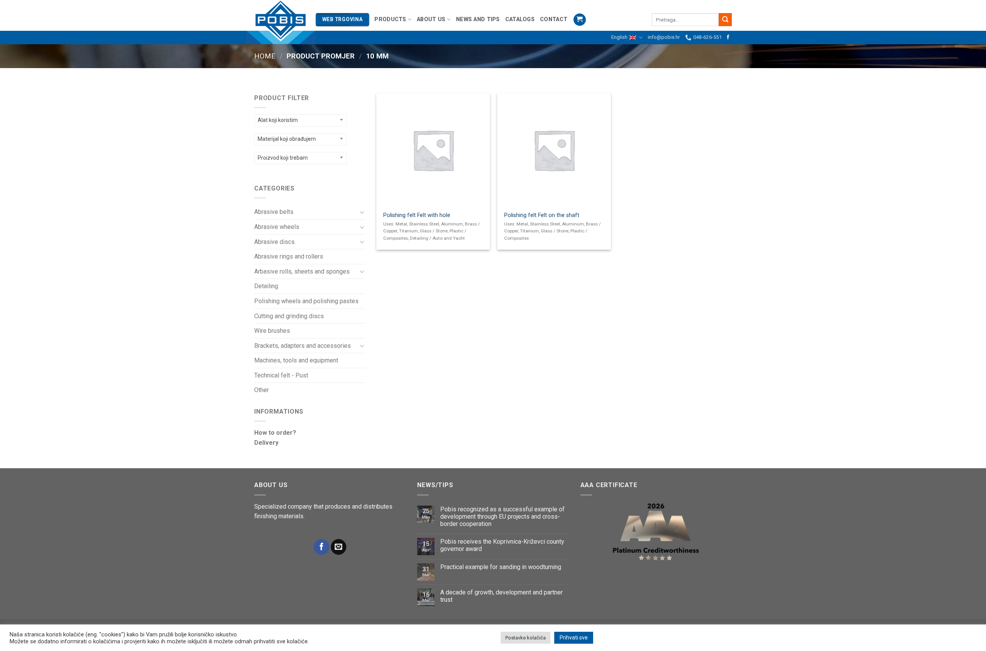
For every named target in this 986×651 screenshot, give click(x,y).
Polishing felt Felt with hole (416, 215)
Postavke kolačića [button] (525, 638)
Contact (553, 19)
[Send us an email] (338, 547)
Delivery (266, 442)
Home (264, 56)
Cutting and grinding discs (289, 316)
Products (390, 19)
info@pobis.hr (664, 37)
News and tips (478, 19)
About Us (431, 19)
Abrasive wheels (276, 226)
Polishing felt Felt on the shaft (541, 215)
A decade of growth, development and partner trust (501, 596)
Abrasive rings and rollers (288, 256)
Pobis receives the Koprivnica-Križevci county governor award (502, 545)
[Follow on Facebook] (728, 37)
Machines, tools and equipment (296, 360)
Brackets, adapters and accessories (302, 345)
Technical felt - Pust (281, 375)
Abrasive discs (274, 241)
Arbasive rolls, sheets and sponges (302, 271)
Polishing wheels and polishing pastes (306, 301)
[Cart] (579, 19)
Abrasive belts (273, 211)
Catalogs (520, 19)
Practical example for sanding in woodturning (500, 567)
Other (261, 390)
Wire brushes (272, 330)
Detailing (266, 286)
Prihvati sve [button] (574, 637)
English (619, 37)
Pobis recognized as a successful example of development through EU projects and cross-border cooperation (502, 516)
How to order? (275, 432)
